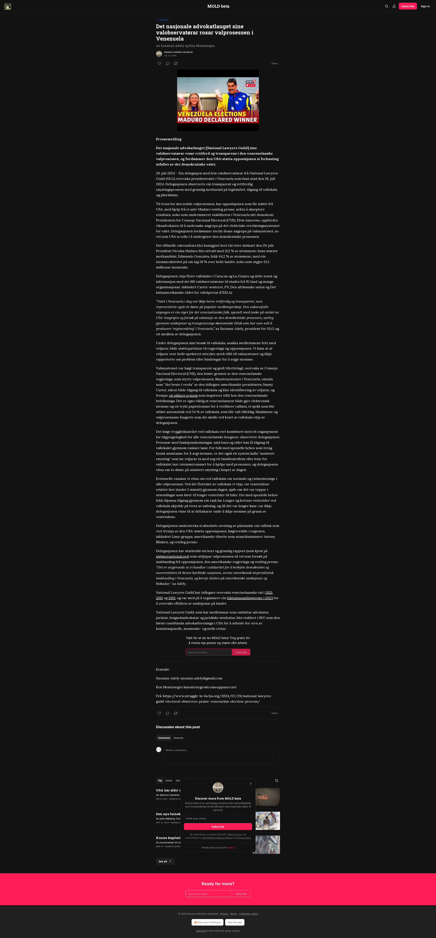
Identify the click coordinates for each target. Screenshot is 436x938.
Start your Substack (209, 922)
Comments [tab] (164, 737)
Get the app (235, 922)
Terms (233, 913)
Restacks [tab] (178, 737)
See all (163, 861)
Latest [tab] (168, 780)
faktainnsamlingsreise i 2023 (250, 598)
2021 (268, 592)
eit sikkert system (183, 395)
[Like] (159, 63)
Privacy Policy (244, 837)
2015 (159, 598)
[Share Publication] (394, 6)
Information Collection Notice (217, 837)
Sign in (425, 6)
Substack (201, 930)
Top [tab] (160, 780)
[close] (250, 783)
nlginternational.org (172, 556)
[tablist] (170, 737)
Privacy (224, 913)
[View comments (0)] (167, 63)
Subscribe (408, 6)
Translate (164, 19)
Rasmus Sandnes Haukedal (178, 52)
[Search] (386, 6)
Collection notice (248, 913)
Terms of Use (234, 834)
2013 (171, 598)
